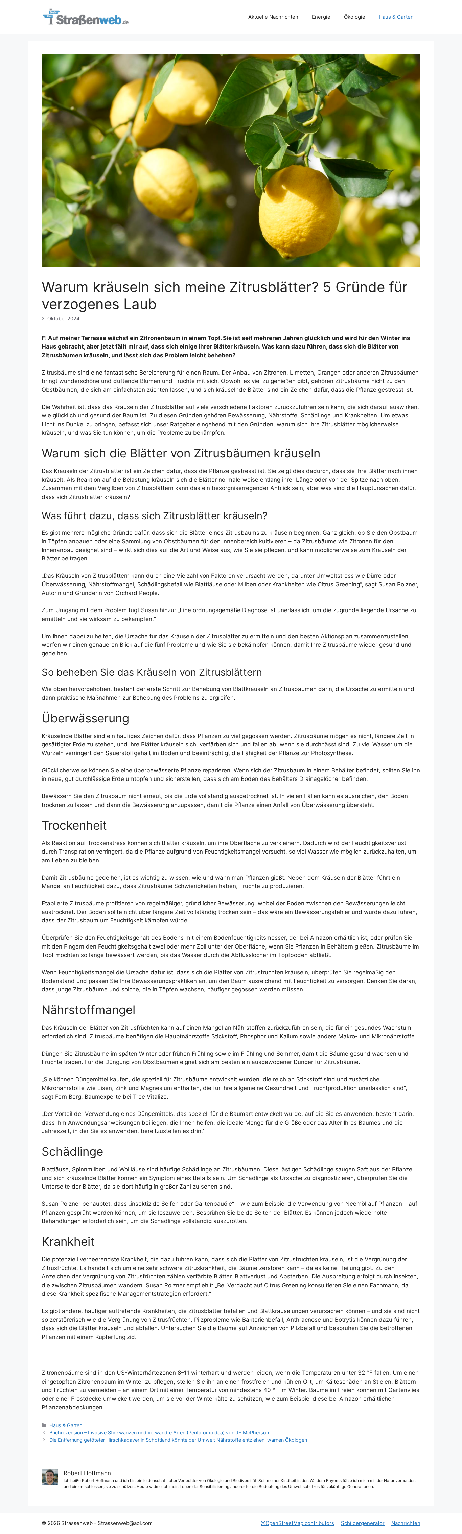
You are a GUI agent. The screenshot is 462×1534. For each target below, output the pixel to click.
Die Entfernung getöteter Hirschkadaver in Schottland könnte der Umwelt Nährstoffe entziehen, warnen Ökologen (178, 1440)
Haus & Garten (396, 17)
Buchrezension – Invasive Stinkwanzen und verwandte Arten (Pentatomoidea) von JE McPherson (159, 1432)
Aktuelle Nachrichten (273, 17)
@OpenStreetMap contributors (297, 1523)
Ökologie (354, 17)
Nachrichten (405, 1523)
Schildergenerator (363, 1523)
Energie (321, 17)
